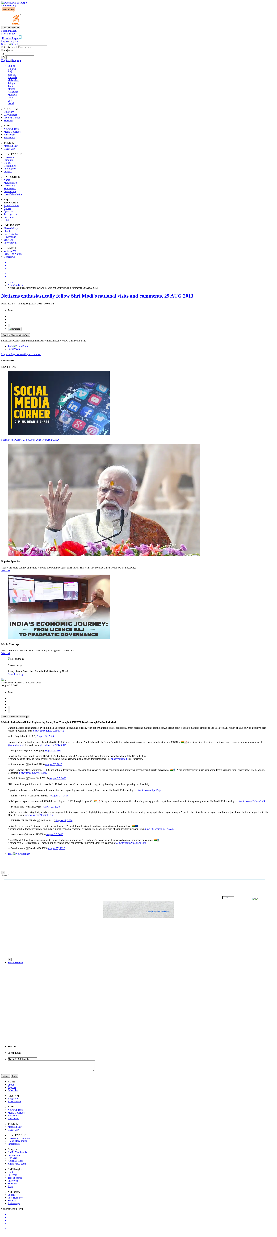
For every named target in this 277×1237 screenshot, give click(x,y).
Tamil (10, 86)
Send (14, 1076)
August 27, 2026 (45, 736)
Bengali (12, 74)
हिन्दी (10, 71)
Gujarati (12, 68)
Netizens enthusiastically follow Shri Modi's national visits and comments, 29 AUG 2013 (97, 296)
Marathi (12, 89)
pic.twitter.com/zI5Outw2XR (250, 801)
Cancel (6, 1076)
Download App (15, 674)
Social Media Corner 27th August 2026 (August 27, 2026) (30, 439)
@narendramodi (16, 745)
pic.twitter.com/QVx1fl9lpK (33, 772)
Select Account (15, 962)
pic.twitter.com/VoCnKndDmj (130, 842)
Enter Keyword (9, 47)
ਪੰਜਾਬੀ (11, 103)
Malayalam (13, 80)
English (11, 65)
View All (5, 570)
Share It (5, 875)
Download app (8, 5)
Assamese (13, 91)
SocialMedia (14, 349)
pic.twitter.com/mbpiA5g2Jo (149, 790)
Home (11, 282)
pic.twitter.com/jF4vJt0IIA (53, 745)
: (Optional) (18, 1059)
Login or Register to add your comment (21, 354)
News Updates (15, 285)
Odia (10, 97)
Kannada (12, 77)
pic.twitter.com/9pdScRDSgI (39, 815)
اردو (10, 100)
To (3, 53)
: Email (14, 1052)
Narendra (9, 30)
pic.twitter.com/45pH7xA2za (160, 829)
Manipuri (12, 94)
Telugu (11, 83)
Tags (10, 346)
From (4, 50)
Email (12, 1046)
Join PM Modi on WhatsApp (16, 335)
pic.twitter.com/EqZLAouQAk (48, 730)
